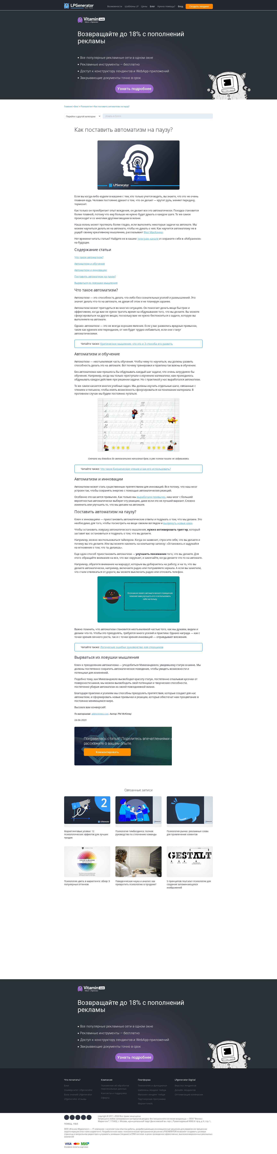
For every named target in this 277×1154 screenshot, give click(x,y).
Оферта (105, 1097)
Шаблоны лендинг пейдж (152, 1090)
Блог (66, 1085)
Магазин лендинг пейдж (151, 1094)
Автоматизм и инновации (90, 270)
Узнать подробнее (134, 89)
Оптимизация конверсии (189, 1094)
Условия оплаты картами (76, 1147)
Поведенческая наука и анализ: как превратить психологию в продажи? (135, 883)
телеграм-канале (148, 238)
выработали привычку (151, 497)
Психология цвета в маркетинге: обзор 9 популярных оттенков (87, 883)
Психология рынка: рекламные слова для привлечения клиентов (187, 833)
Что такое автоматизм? (88, 257)
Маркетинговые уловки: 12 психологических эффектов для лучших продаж (86, 834)
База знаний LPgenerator (78, 1094)
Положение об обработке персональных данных (115, 1087)
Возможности (114, 6)
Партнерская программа (152, 1098)
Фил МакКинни (153, 232)
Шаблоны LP (131, 6)
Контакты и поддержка (114, 1093)
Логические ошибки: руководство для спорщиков (131, 647)
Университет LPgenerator (78, 1090)
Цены (144, 6)
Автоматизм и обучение (89, 263)
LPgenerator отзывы (75, 1098)
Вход (180, 6)
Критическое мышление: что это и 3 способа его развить (136, 344)
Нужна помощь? (166, 6)
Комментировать (107, 752)
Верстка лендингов (185, 1085)
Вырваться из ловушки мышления (96, 283)
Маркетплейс (145, 1103)
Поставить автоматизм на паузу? (95, 276)
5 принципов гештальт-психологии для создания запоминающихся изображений (189, 884)
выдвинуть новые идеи (177, 523)
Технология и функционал (152, 1085)
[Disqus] (138, 934)
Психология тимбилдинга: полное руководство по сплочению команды (136, 833)
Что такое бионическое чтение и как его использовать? (135, 469)
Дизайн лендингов (185, 1090)
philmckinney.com (100, 714)
